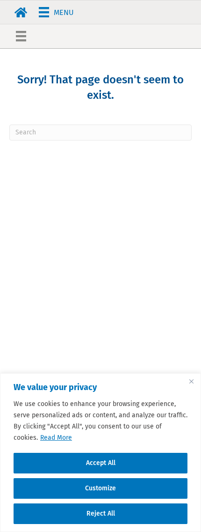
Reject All (100, 513)
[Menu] (21, 36)
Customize (100, 488)
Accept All (100, 463)
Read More (56, 438)
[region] (100, 452)
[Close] (191, 381)
